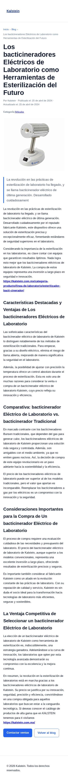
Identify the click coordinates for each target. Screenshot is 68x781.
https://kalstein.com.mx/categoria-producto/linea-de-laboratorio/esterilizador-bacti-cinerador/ (31, 286)
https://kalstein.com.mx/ (19, 722)
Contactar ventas (18, 732)
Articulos (19, 111)
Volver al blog (47, 732)
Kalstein (13, 11)
